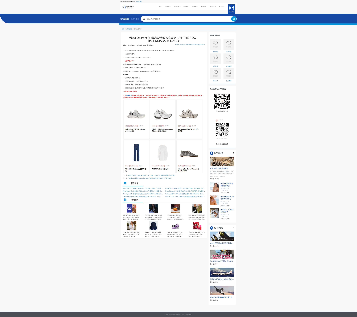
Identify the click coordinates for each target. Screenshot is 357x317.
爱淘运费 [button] (176, 7)
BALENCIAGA (201, 44)
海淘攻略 (203, 7)
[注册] (140, 1)
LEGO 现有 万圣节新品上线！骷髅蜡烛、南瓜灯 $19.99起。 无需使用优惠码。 (175, 217)
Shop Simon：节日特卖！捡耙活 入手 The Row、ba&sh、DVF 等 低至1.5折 (145, 188)
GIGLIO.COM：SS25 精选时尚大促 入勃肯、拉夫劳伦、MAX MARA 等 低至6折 (151, 175)
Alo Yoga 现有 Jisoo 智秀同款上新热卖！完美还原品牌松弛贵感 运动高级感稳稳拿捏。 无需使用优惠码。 (153, 217)
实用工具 (215, 81)
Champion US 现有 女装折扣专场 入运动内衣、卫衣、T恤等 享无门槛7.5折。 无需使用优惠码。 (131, 234)
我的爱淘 (168, 7)
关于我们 (221, 7)
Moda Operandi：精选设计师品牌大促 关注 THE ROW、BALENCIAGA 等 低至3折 (147, 191)
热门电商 (228, 81)
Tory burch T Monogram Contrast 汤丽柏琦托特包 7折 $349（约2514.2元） (150, 178)
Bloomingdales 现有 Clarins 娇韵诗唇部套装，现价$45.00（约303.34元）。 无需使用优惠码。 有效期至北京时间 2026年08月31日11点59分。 (197, 234)
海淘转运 (194, 7)
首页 (160, 7)
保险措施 (228, 66)
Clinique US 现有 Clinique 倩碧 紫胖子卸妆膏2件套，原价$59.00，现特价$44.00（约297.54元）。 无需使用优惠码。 (175, 234)
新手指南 (215, 52)
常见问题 (228, 52)
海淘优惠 (185, 7)
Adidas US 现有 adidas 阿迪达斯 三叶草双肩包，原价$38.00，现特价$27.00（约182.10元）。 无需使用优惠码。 (153, 234)
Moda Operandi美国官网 (182, 44)
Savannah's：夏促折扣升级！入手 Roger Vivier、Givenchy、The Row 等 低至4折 (189, 188)
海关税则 (215, 66)
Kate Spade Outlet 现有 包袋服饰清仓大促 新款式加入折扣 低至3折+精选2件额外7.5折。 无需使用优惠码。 (197, 217)
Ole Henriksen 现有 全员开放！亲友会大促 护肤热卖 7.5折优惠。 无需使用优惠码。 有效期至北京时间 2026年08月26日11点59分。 (131, 217)
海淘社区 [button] (212, 7)
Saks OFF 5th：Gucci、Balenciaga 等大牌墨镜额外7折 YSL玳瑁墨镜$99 (186, 196)
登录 (136, 1)
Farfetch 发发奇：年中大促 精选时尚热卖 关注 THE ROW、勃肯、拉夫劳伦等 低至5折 (190, 194)
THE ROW (193, 44)
